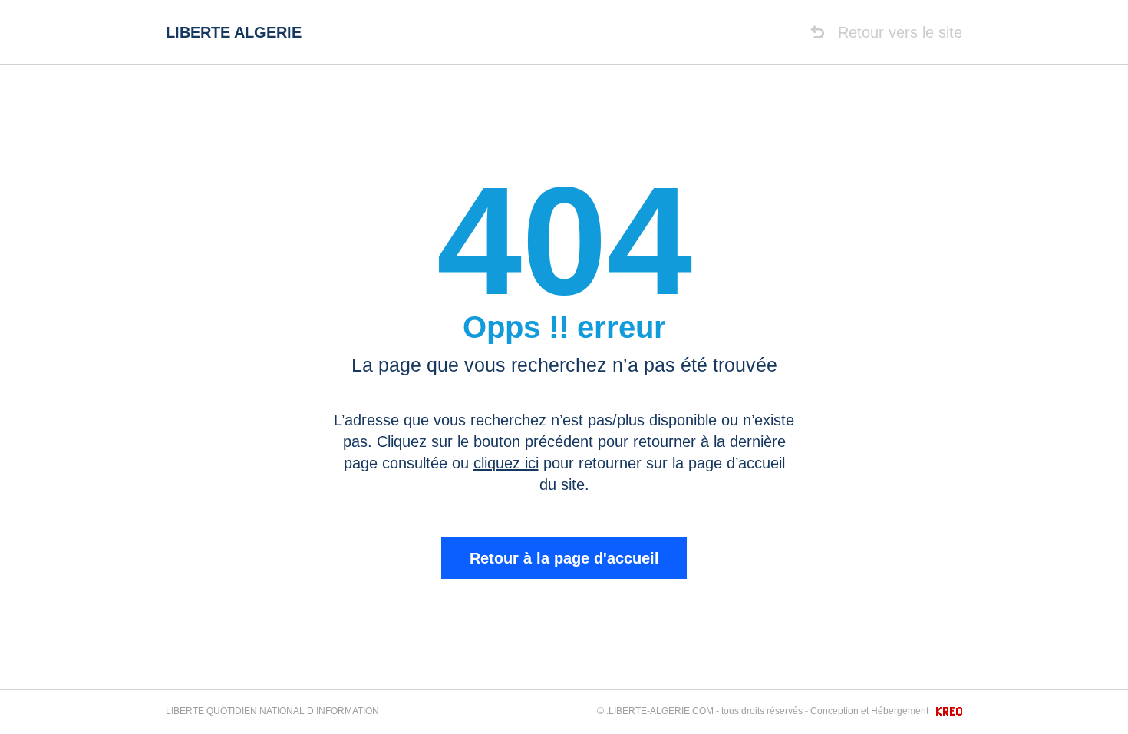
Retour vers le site (897, 32)
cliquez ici (506, 463)
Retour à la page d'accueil (564, 558)
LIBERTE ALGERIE (234, 32)
